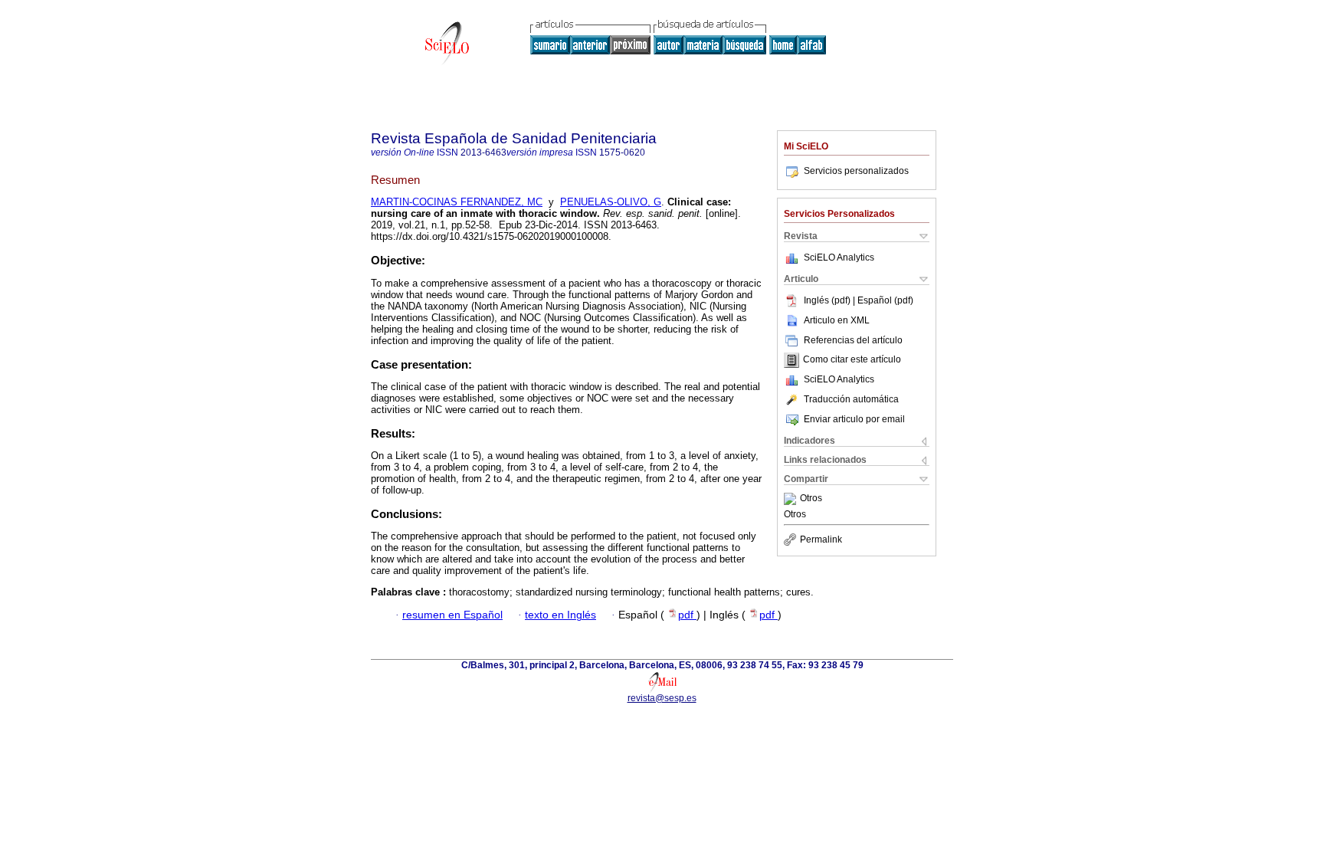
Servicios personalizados (856, 171)
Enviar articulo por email (854, 419)
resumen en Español (452, 615)
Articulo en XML (837, 320)
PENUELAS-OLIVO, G (610, 202)
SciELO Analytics (839, 257)
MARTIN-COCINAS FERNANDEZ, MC (456, 202)
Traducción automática (851, 399)
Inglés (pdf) (828, 300)
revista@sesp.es (662, 698)
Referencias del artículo (853, 340)
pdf (687, 615)
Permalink (821, 539)
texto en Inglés (560, 615)
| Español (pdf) (883, 300)
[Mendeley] (792, 499)
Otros (811, 499)
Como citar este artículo (852, 360)
